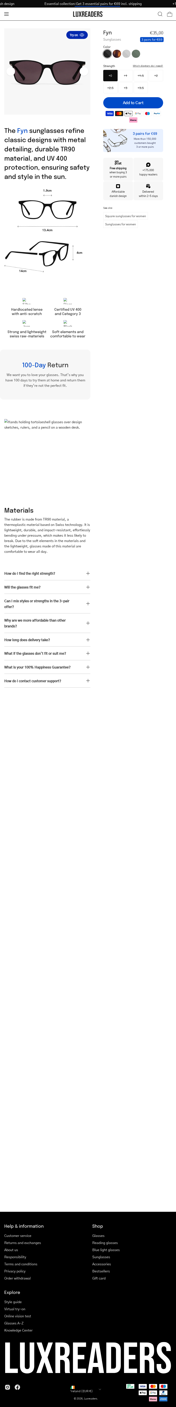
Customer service (17, 1235)
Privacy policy (15, 1271)
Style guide (13, 1301)
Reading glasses (105, 1242)
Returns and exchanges (22, 1242)
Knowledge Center (18, 1330)
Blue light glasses (106, 1249)
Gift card (99, 1278)
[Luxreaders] (88, 14)
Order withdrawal (17, 1278)
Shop (97, 1226)
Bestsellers (101, 1271)
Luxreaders (90, 1398)
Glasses (98, 1235)
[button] (160, 14)
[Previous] (10, 71)
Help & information (24, 1226)
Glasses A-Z (14, 1323)
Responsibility (15, 1256)
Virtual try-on (14, 1308)
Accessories (101, 1263)
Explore (12, 1292)
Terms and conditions (20, 1263)
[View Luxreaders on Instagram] (7, 1387)
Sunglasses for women (120, 224)
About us (11, 1249)
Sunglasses (101, 1256)
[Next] (84, 71)
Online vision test (17, 1315)
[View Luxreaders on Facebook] (17, 1387)
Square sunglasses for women (125, 216)
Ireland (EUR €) (81, 1391)
